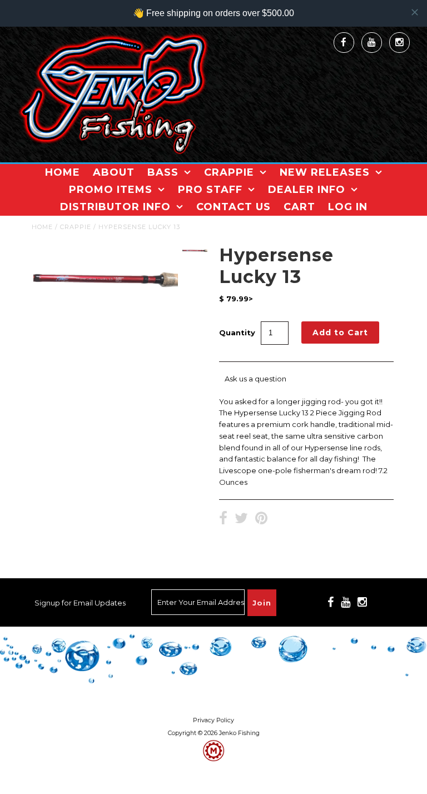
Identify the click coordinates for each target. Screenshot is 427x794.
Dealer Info (306, 189)
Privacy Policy (213, 720)
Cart (299, 207)
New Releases (325, 172)
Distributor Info (115, 207)
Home (62, 172)
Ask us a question (255, 378)
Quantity (237, 332)
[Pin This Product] (261, 519)
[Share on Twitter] (241, 519)
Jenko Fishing (239, 733)
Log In (348, 207)
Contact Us (233, 207)
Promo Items (110, 189)
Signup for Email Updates (80, 602)
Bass (162, 172)
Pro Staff (210, 189)
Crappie (229, 172)
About (114, 172)
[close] (415, 12)
